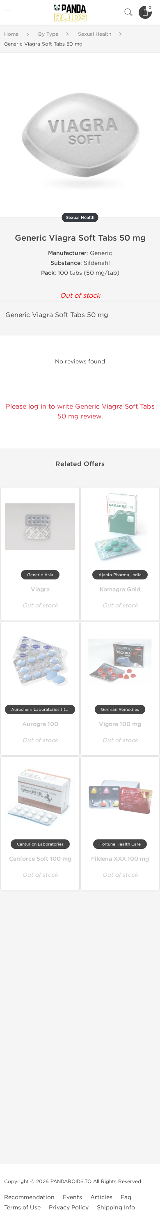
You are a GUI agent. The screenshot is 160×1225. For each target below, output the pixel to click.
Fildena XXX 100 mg (120, 858)
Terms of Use (22, 1207)
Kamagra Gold (120, 589)
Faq (126, 1197)
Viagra (40, 589)
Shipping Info (116, 1207)
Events (72, 1197)
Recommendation (29, 1197)
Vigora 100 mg (120, 724)
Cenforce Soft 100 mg (40, 858)
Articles (101, 1197)
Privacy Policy (69, 1207)
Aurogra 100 (40, 724)
